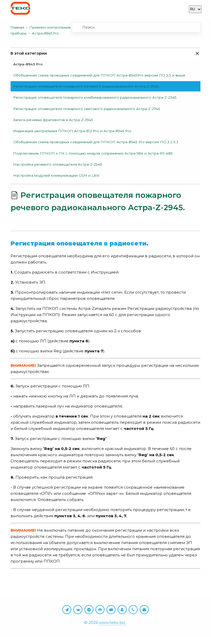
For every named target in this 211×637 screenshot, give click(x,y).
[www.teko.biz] (20, 9)
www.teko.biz (112, 622)
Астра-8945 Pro (45, 33)
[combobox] (136, 27)
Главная (17, 27)
